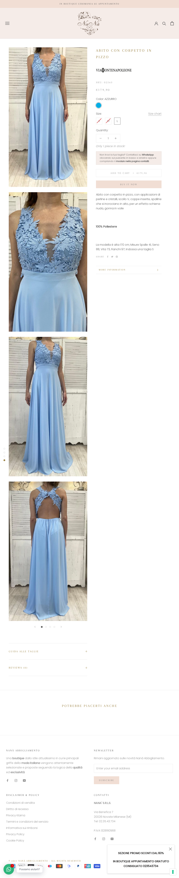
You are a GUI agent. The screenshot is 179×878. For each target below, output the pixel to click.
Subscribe (106, 780)
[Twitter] (112, 257)
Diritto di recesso (17, 809)
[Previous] (34, 627)
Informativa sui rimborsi (22, 828)
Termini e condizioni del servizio (27, 822)
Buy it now (128, 184)
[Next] (61, 627)
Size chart (155, 114)
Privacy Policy (15, 834)
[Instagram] (16, 780)
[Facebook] (108, 257)
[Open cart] (172, 23)
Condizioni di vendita (20, 803)
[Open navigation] (7, 23)
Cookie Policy (15, 841)
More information (112, 270)
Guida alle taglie (24, 651)
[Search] (164, 23)
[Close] (170, 849)
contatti (144, 161)
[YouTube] (24, 780)
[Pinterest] (117, 257)
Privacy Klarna (15, 815)
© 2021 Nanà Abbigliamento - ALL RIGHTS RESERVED (45, 861)
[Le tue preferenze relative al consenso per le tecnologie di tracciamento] (173, 872)
